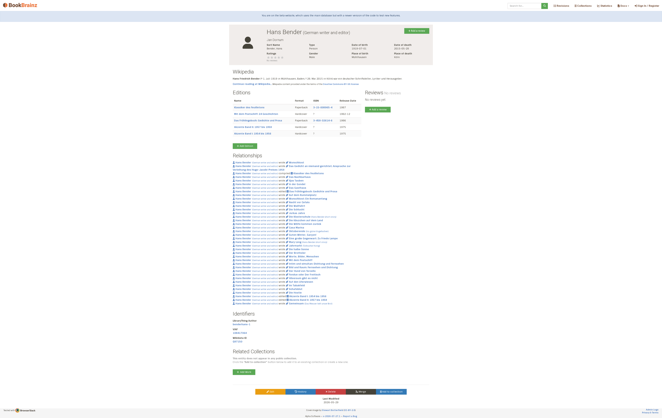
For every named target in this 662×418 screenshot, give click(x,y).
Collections (584, 5)
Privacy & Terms (650, 412)
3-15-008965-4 (322, 107)
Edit (271, 391)
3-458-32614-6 (322, 120)
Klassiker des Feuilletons (249, 107)
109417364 (240, 333)
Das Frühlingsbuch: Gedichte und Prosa (258, 120)
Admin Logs (652, 409)
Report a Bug (350, 416)
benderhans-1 (241, 324)
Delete (331, 391)
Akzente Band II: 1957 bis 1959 (253, 127)
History (302, 391)
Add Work (245, 372)
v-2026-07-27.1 (331, 416)
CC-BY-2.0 (349, 410)
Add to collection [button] (392, 391)
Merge (362, 391)
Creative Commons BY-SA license (341, 84)
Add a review (417, 30)
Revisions (562, 5)
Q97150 (237, 341)
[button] (623, 5)
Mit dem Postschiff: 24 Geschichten (256, 114)
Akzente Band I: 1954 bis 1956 (252, 133)
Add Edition (246, 146)
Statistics (606, 5)
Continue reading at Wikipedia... (252, 84)
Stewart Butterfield (332, 410)
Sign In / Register (648, 5)
